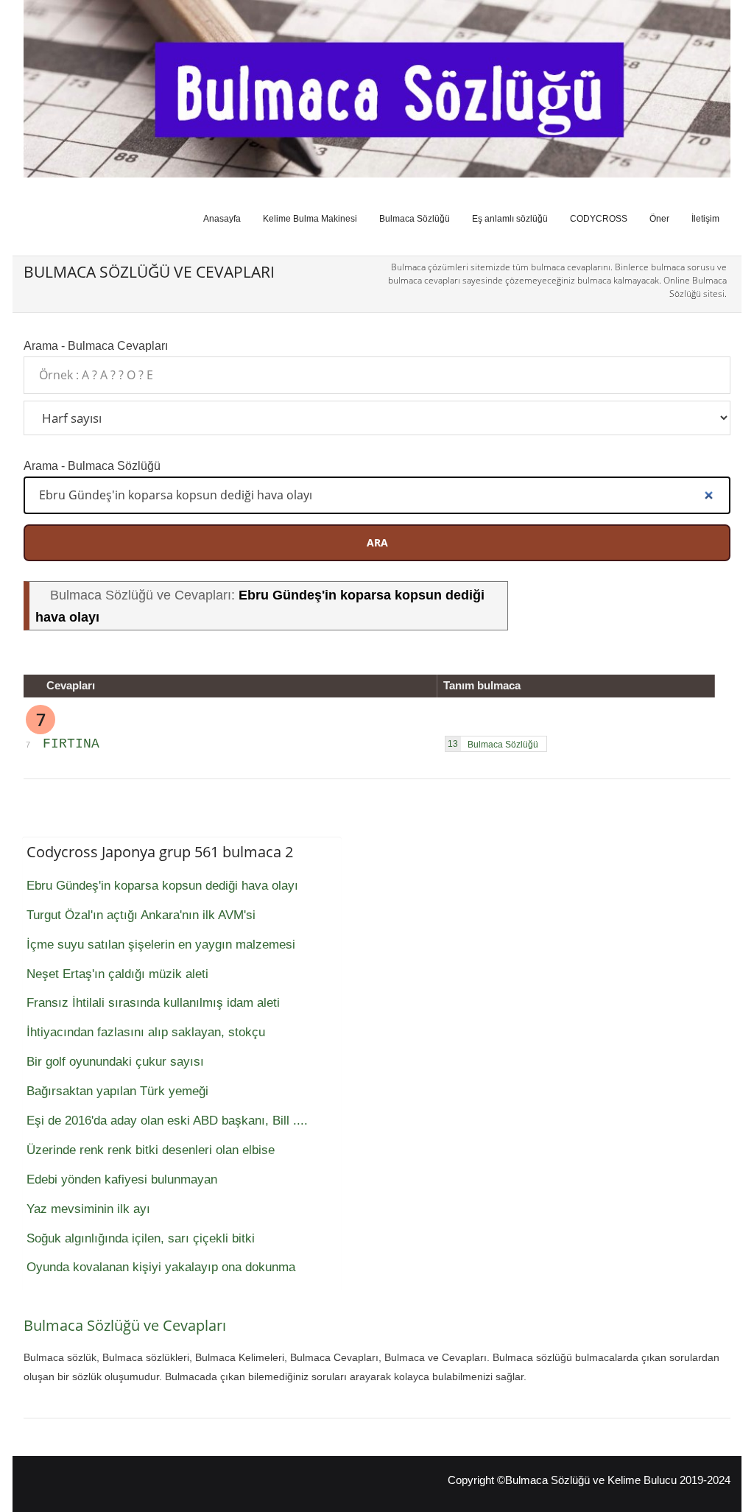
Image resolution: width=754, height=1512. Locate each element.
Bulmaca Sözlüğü (414, 219)
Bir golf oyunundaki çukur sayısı (115, 1062)
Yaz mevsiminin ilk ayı (88, 1209)
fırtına (71, 743)
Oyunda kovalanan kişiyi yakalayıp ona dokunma (161, 1267)
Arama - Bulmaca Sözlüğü (92, 465)
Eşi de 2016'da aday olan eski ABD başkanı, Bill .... (167, 1121)
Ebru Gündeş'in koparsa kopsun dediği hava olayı (162, 886)
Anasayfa (222, 219)
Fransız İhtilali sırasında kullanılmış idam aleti (153, 1003)
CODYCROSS (598, 219)
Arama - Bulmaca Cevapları (96, 345)
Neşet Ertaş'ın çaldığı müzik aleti (117, 974)
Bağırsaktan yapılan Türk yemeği (117, 1091)
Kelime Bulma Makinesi (310, 219)
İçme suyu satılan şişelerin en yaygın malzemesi (161, 945)
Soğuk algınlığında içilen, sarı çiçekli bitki (141, 1238)
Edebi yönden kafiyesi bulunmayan (122, 1179)
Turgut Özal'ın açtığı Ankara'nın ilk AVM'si (141, 915)
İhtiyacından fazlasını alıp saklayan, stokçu (146, 1032)
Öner (659, 219)
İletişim (705, 219)
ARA (377, 542)
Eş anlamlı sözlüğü (510, 219)
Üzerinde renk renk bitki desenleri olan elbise (151, 1150)
